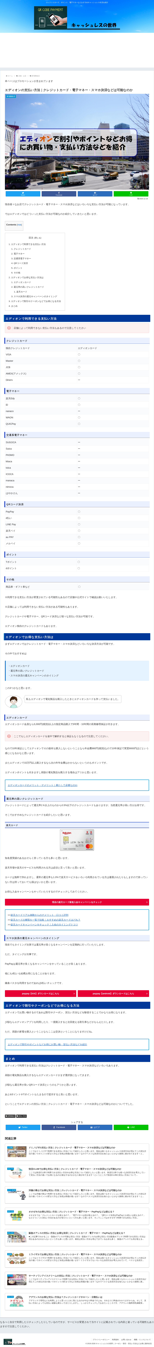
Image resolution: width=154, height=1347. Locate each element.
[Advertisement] (77, 51)
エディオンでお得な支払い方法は (27, 277)
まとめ (14, 306)
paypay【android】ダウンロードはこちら (113, 993)
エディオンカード (22, 282)
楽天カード (21, 292)
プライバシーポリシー (101, 1340)
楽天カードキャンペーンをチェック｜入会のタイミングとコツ (44, 924)
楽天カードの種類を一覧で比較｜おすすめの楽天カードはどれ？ (45, 919)
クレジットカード (22, 249)
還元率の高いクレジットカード (29, 287)
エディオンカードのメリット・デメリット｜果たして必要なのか (42, 785)
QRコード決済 (21, 263)
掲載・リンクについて (142, 1340)
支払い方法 (22, 1116)
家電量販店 (11, 1116)
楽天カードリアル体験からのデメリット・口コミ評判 (39, 915)
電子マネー (19, 254)
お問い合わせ (126, 1340)
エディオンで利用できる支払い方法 (28, 244)
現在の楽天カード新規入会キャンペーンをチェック (77, 902)
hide (19, 225)
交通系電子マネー (22, 258)
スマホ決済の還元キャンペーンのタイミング (35, 296)
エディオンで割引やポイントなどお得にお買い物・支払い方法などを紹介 (47, 1044)
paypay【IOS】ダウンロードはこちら (40, 993)
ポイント (18, 268)
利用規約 (115, 1340)
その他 (17, 272)
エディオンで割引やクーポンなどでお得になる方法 (36, 301)
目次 (31, 237)
